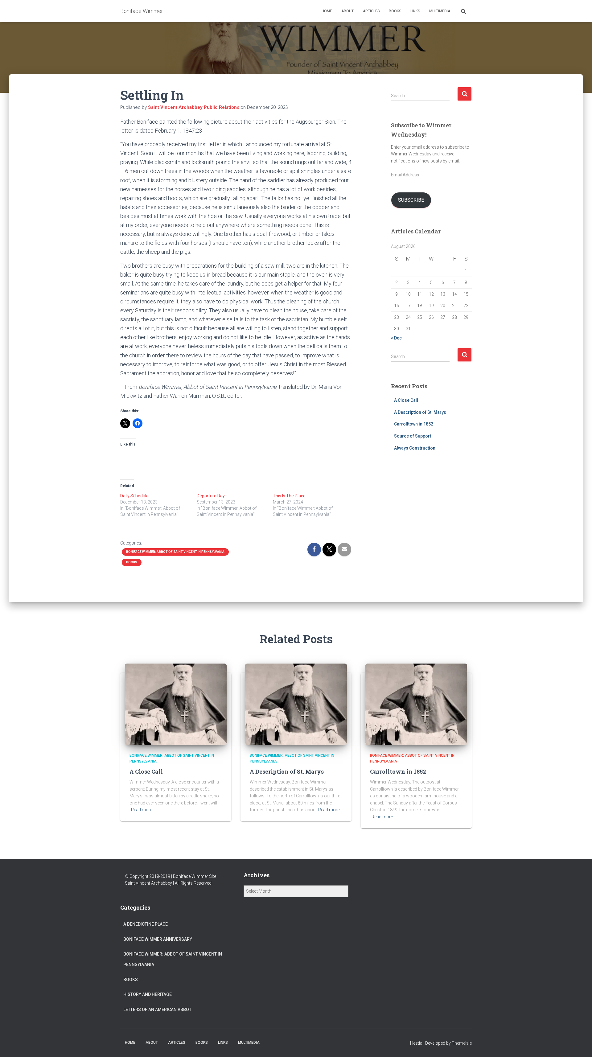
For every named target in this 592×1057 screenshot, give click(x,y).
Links (415, 11)
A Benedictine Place (145, 924)
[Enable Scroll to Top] (580, 1044)
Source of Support (412, 436)
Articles (371, 11)
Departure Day (211, 495)
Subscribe (411, 200)
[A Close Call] (176, 703)
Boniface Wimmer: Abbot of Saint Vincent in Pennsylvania (175, 551)
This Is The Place (289, 495)
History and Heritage (147, 994)
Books (395, 11)
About (347, 11)
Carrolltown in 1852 (413, 424)
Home (327, 11)
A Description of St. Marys (420, 412)
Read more (141, 809)
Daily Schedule (134, 495)
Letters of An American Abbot (157, 1009)
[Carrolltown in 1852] (416, 703)
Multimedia (439, 11)
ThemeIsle (462, 1043)
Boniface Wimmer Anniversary (157, 939)
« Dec (396, 337)
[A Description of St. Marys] (296, 703)
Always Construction (414, 448)
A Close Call (406, 400)
